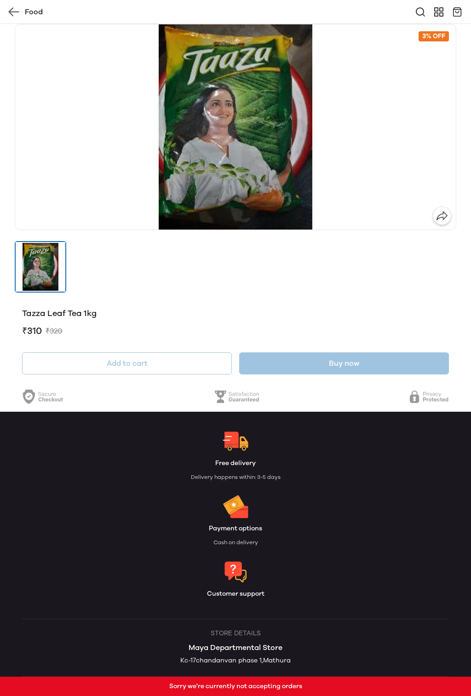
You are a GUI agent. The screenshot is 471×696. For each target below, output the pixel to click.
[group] (235, 127)
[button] (40, 267)
